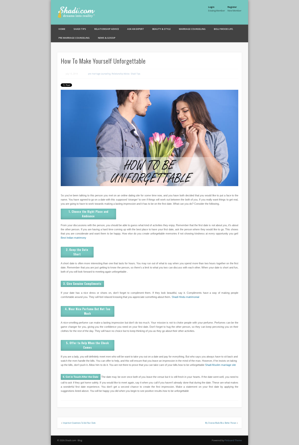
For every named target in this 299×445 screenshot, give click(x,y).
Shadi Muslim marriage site (220, 364)
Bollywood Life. (223, 28)
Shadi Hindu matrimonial (185, 296)
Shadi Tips (80, 28)
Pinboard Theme (233, 440)
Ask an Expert (135, 28)
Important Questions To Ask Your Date (79, 422)
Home (61, 28)
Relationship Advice (106, 28)
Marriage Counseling (192, 28)
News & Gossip (106, 37)
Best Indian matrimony (73, 237)
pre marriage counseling (74, 37)
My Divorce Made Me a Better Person (220, 422)
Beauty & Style (161, 28)
